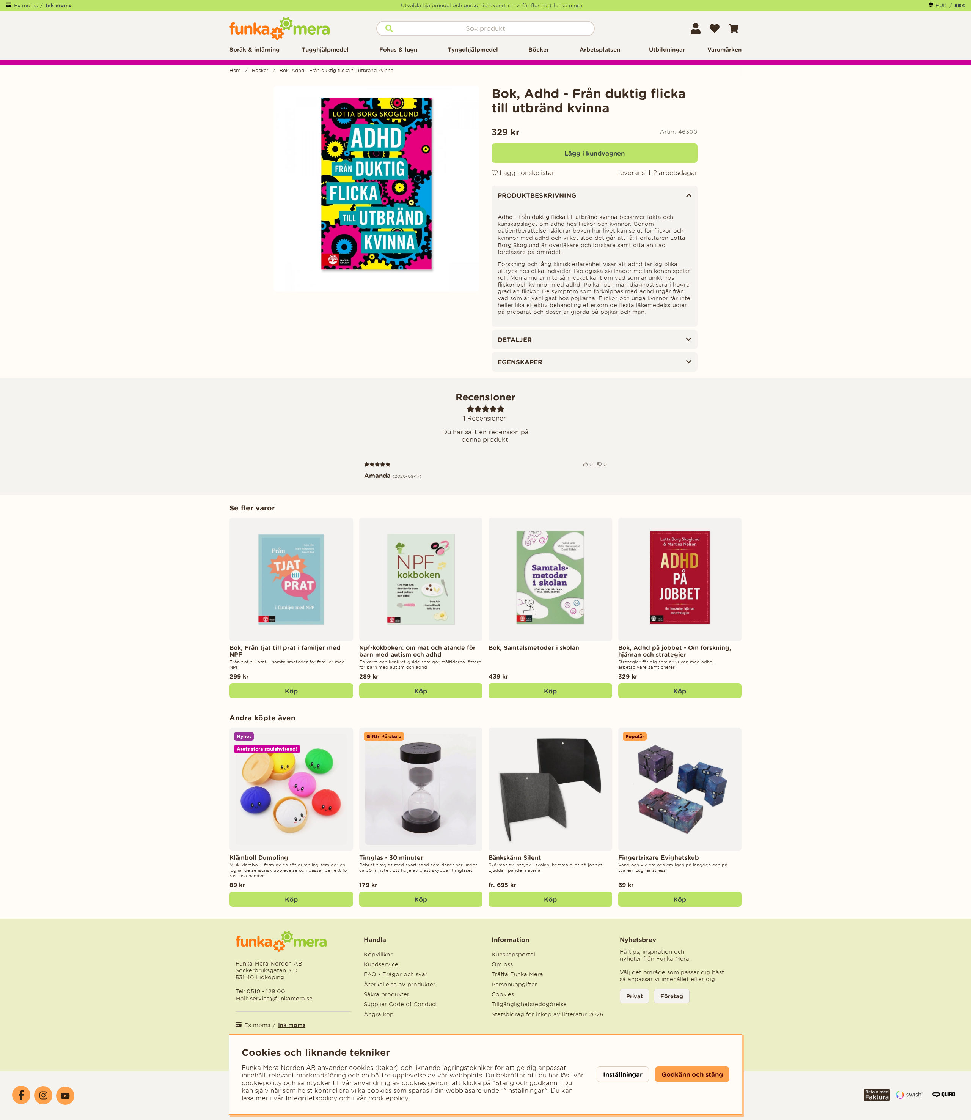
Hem (234, 70)
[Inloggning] (696, 28)
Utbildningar (667, 49)
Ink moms (58, 5)
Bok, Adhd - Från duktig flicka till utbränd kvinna (336, 70)
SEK (959, 5)
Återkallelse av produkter (399, 984)
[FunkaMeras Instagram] (43, 1095)
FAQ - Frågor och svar (395, 974)
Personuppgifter (514, 984)
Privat (634, 996)
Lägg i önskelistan (527, 172)
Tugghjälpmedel (325, 49)
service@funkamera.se (280, 998)
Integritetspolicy (311, 1098)
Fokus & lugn (398, 49)
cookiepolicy (388, 1098)
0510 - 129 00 (266, 991)
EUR (941, 5)
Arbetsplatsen (600, 49)
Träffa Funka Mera (517, 974)
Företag (671, 996)
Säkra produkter (386, 994)
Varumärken (724, 49)
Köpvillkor (378, 954)
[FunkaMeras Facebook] (21, 1095)
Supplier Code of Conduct (400, 1004)
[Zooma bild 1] (376, 189)
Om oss (502, 964)
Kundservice (381, 964)
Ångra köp (379, 1014)
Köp (550, 899)
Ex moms (26, 5)
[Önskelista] (715, 28)
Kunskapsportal (513, 954)
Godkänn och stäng (692, 1074)
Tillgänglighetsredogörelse (529, 1004)
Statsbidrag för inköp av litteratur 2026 (547, 1014)
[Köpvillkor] (877, 1098)
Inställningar (623, 1074)
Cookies (503, 994)
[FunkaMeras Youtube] (65, 1096)
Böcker (538, 49)
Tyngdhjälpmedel (473, 49)
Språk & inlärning (254, 49)
